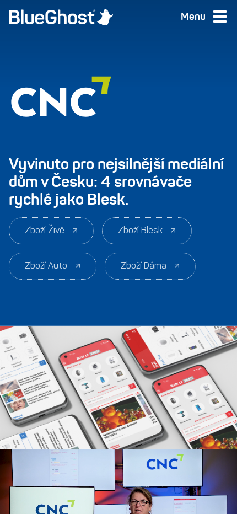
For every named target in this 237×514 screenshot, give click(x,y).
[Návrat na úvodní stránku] (61, 17)
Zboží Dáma (143, 265)
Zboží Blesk (140, 230)
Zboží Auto (46, 265)
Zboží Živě (44, 230)
